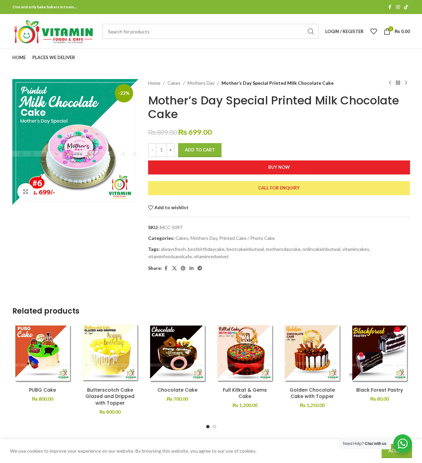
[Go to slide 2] (214, 426)
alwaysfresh (173, 249)
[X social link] (174, 268)
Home (154, 83)
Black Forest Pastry (379, 390)
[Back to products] (398, 83)
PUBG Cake (42, 390)
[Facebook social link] (390, 7)
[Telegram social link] (199, 268)
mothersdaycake (283, 249)
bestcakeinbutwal (245, 249)
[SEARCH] (311, 31)
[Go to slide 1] (207, 426)
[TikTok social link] (406, 7)
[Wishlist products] (373, 31)
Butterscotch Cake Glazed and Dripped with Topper (109, 396)
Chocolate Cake (177, 390)
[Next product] (406, 83)
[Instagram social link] (398, 7)
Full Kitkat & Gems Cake (245, 393)
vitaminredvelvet (211, 256)
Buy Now (279, 167)
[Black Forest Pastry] (379, 353)
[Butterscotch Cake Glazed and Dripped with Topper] (110, 353)
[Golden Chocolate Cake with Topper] (312, 353)
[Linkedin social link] (191, 268)
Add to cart (200, 149)
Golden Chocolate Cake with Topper (312, 393)
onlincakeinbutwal (321, 249)
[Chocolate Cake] (177, 353)
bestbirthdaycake (206, 249)
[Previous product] (390, 83)
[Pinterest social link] (183, 268)
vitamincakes (355, 249)
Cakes (173, 83)
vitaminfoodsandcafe (170, 256)
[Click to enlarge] (25, 191)
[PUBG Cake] (42, 353)
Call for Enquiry (279, 187)
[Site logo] (54, 31)
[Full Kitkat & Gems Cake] (245, 353)
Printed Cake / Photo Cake (247, 238)
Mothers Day (201, 83)
